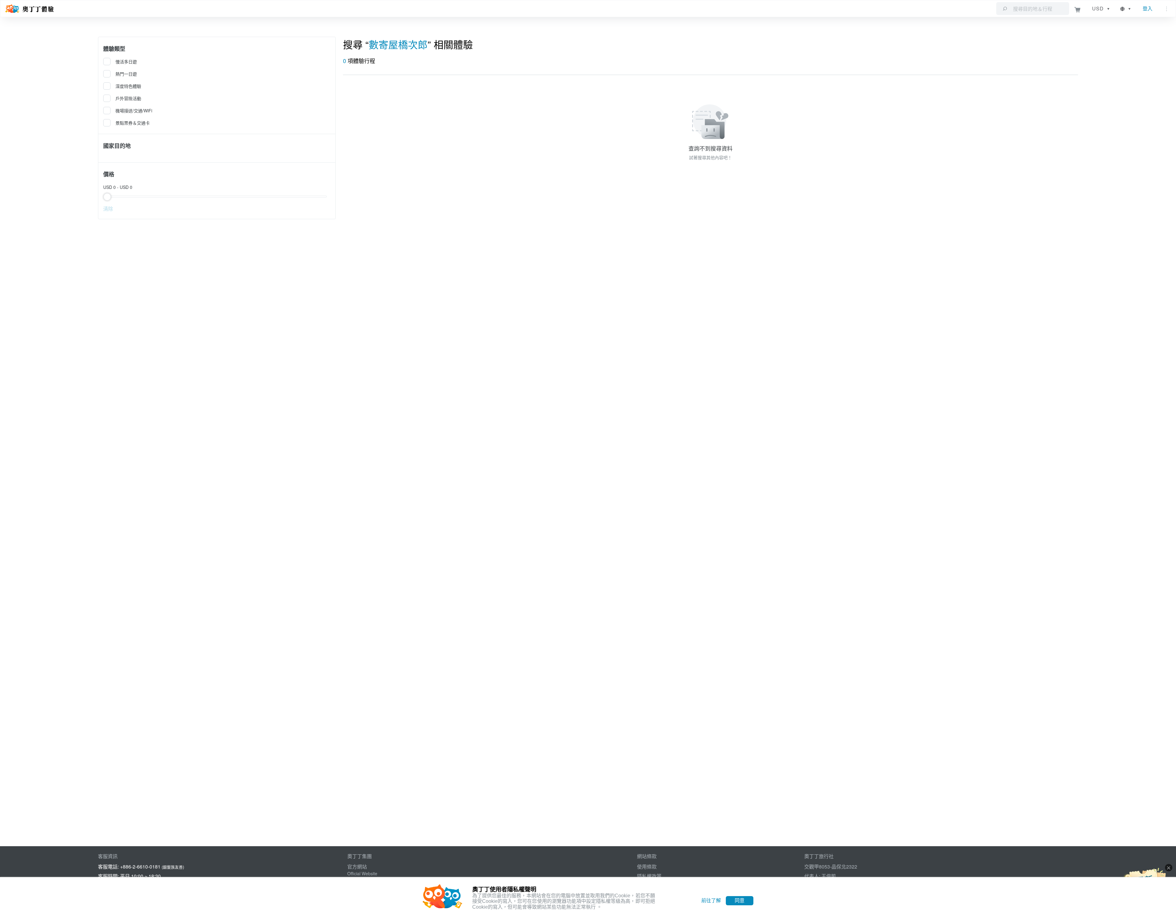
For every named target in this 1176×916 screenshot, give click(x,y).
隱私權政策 (649, 876)
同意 (739, 900)
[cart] (1077, 8)
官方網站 (357, 866)
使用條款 (647, 866)
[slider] (217, 196)
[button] (1126, 8)
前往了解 (711, 900)
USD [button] (1098, 8)
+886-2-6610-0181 (140, 866)
